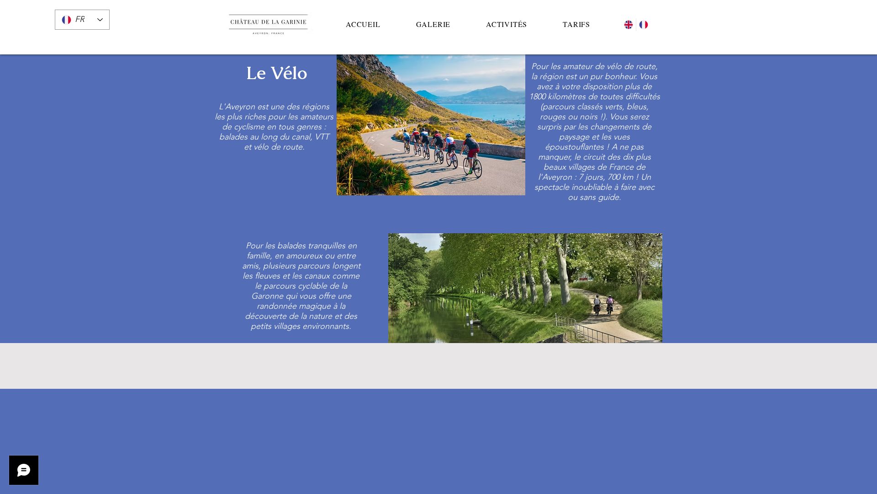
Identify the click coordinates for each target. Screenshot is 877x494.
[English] (628, 24)
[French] (643, 24)
